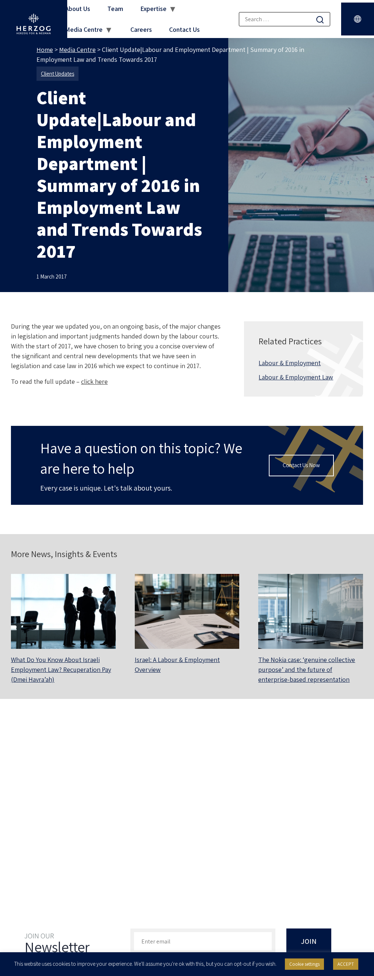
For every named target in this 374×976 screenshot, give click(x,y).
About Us (77, 8)
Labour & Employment (290, 363)
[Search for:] (284, 19)
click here (94, 381)
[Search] (320, 19)
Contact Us (184, 29)
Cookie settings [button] (304, 964)
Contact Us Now (301, 465)
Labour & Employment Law (296, 377)
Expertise (153, 8)
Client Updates (57, 73)
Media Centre (84, 29)
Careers (141, 29)
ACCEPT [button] (345, 964)
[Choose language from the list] (357, 19)
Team (115, 8)
